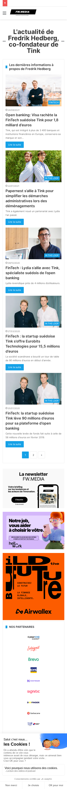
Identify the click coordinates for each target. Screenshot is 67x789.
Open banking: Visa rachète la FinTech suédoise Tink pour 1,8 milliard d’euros (32, 120)
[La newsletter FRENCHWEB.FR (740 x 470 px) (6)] (33, 507)
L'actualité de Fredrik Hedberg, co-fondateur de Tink (33, 41)
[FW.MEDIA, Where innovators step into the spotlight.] (23, 13)
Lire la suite (14, 144)
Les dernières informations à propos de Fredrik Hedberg (31, 67)
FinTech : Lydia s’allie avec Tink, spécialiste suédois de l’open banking (33, 273)
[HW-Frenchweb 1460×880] (33, 548)
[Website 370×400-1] (33, 619)
